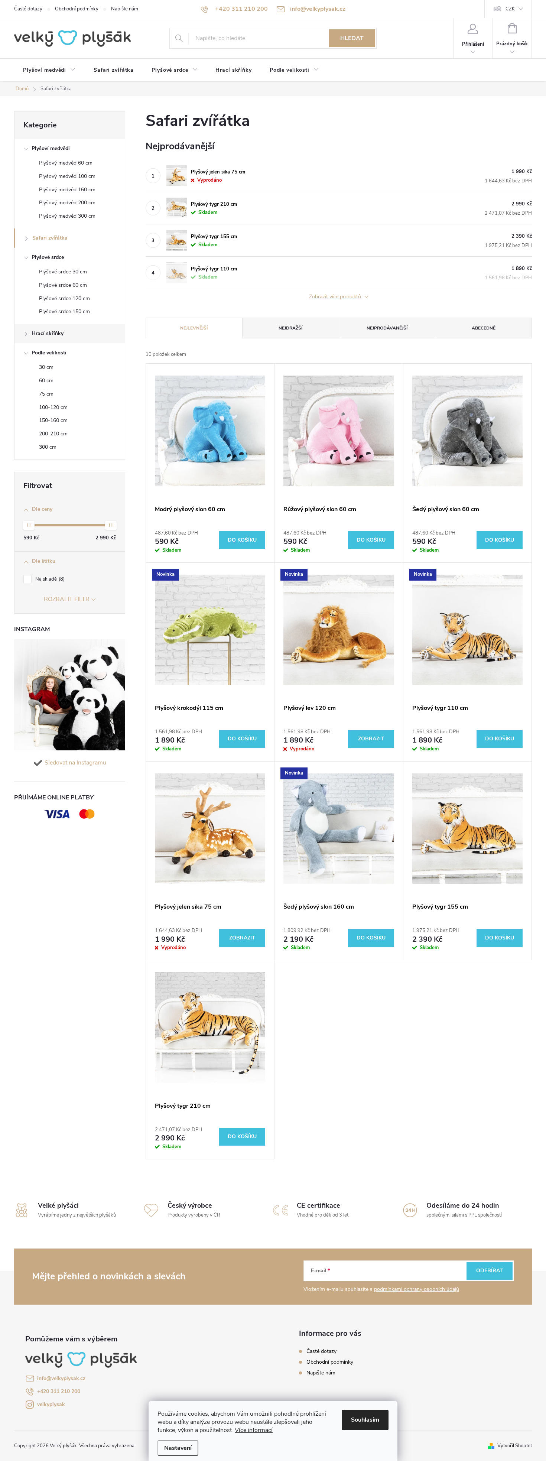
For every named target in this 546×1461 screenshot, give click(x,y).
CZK (510, 9)
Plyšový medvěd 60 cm (65, 162)
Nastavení (178, 1448)
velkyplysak (51, 1404)
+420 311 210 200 (58, 1391)
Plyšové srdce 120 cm (64, 298)
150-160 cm (53, 420)
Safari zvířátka (50, 237)
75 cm (46, 393)
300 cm (47, 447)
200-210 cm (53, 433)
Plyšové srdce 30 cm (63, 271)
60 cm (46, 380)
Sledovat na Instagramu (75, 763)
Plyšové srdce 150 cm (64, 311)
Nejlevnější (194, 328)
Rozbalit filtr (67, 599)
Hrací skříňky (48, 333)
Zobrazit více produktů (336, 297)
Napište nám (124, 9)
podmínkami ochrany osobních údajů (416, 1289)
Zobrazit (371, 738)
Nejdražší (290, 328)
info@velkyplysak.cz (61, 1378)
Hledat (352, 38)
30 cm (46, 367)
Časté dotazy (28, 9)
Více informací (254, 1430)
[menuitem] (49, 70)
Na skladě (49, 579)
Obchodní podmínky (76, 9)
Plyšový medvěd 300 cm (67, 216)
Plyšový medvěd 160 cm (67, 189)
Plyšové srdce (48, 257)
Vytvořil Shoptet (514, 1445)
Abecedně (483, 328)
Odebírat (489, 1270)
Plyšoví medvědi (51, 148)
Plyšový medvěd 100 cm (67, 176)
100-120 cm (53, 407)
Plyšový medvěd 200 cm (67, 202)
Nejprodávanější (387, 328)
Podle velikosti (49, 352)
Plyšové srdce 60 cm (63, 285)
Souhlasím (365, 1420)
